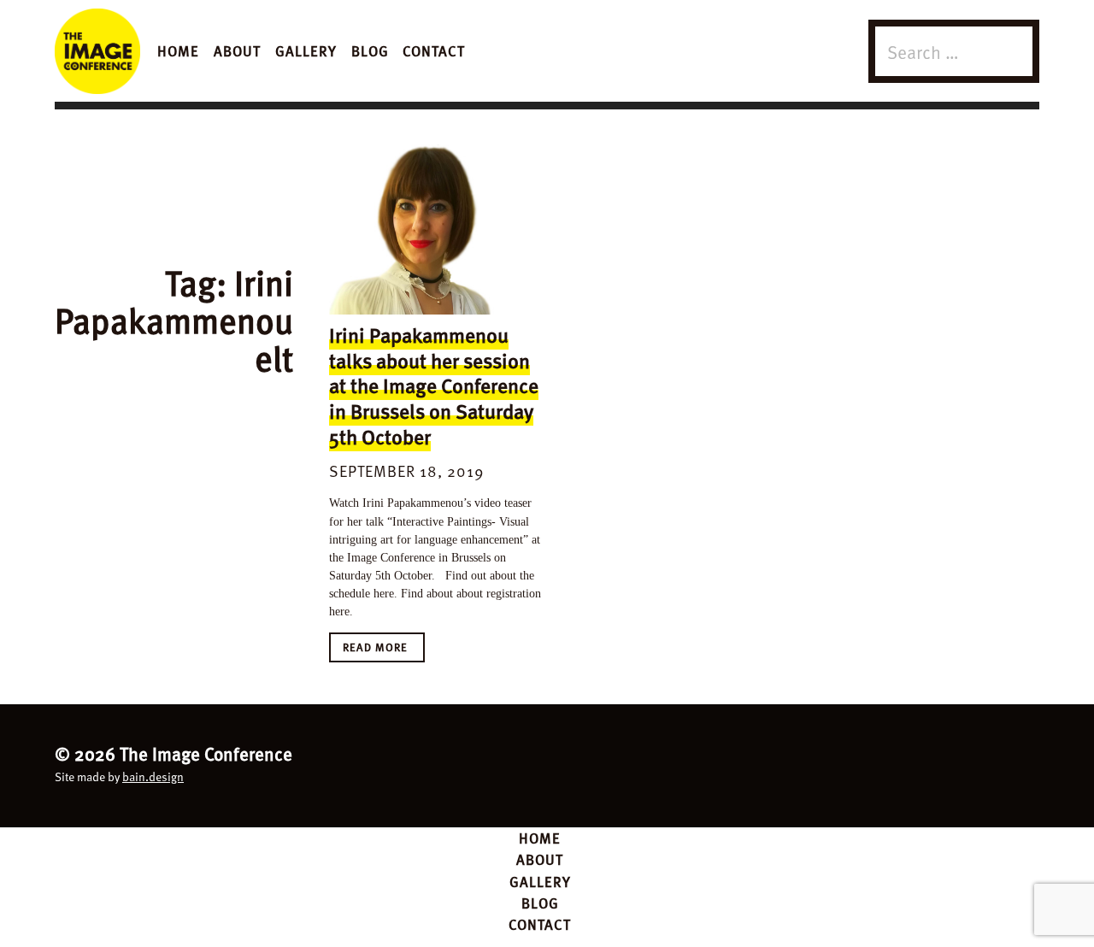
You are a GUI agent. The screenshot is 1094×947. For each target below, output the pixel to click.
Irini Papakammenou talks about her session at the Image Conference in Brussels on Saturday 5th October (433, 385)
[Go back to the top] (547, 763)
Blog (370, 50)
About (237, 50)
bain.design (153, 776)
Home (178, 50)
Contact (434, 50)
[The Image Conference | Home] (97, 51)
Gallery (306, 50)
